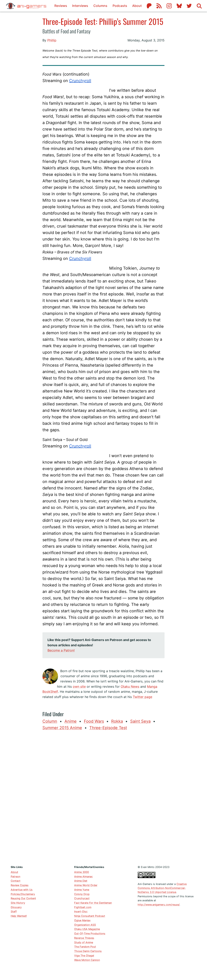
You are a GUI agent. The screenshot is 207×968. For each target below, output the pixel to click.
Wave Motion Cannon (87, 960)
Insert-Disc (81, 911)
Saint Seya (140, 721)
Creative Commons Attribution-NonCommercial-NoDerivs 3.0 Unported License (162, 888)
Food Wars (94, 721)
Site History (18, 902)
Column (49, 721)
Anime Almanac (83, 876)
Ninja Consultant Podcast (89, 915)
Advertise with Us (22, 889)
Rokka (117, 721)
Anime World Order (85, 885)
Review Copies (20, 885)
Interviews (80, 6)
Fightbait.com (82, 907)
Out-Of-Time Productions (89, 933)
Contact (15, 880)
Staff (14, 911)
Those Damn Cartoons (88, 951)
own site (79, 686)
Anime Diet (80, 880)
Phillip (51, 40)
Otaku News (130, 686)
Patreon (15, 876)
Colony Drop (82, 894)
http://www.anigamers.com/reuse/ (159, 904)
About (137, 6)
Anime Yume (81, 889)
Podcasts (120, 6)
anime (70, 721)
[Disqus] (103, 796)
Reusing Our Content (23, 898)
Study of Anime (83, 942)
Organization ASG (85, 924)
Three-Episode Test (108, 727)
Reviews (60, 6)
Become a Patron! (61, 650)
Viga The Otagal (84, 955)
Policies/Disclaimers (23, 894)
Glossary (16, 907)
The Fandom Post (85, 946)
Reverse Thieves (84, 938)
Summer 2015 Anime (62, 727)
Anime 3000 (81, 872)
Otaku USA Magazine (87, 929)
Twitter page (142, 697)
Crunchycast (82, 898)
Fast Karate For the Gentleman (93, 902)
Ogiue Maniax (82, 920)
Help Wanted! (19, 915)
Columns (100, 6)
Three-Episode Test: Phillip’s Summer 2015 (102, 21)
